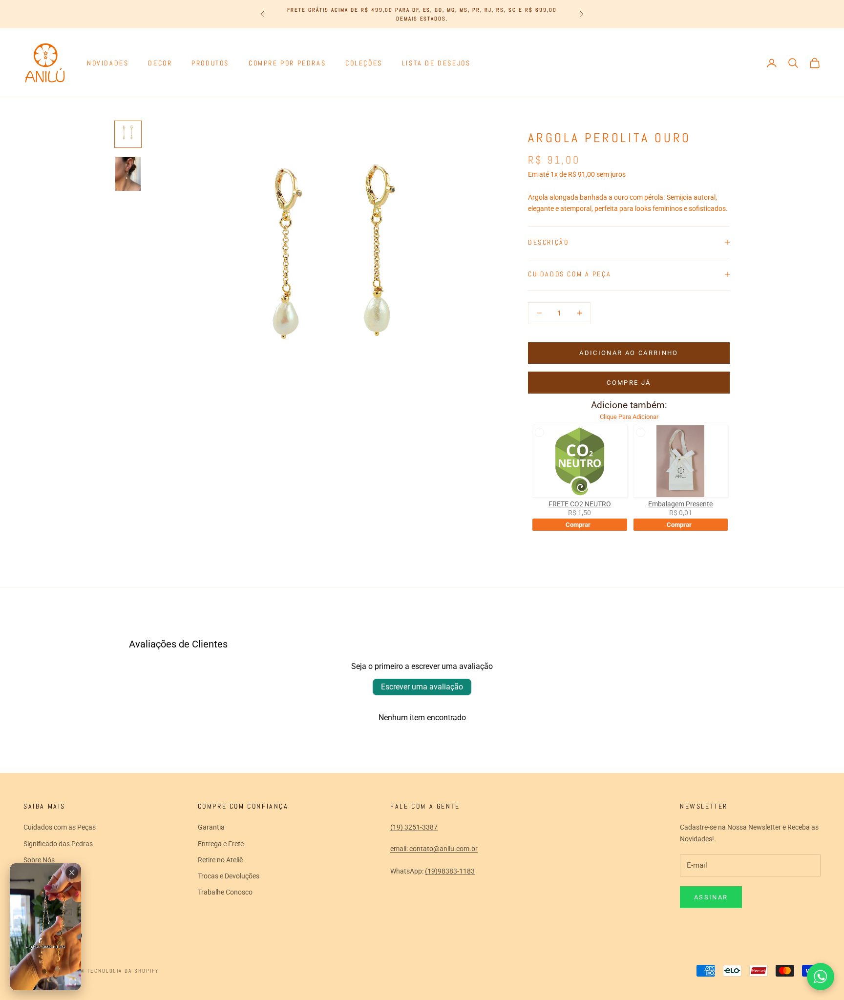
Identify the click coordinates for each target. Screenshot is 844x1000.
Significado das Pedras (58, 844)
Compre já (629, 382)
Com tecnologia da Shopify (115, 970)
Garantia (211, 827)
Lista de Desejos (436, 63)
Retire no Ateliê (220, 860)
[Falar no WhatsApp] (820, 976)
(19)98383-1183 (450, 871)
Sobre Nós (39, 860)
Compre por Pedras (287, 63)
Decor (160, 63)
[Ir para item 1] (128, 134)
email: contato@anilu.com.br (434, 849)
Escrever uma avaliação (422, 686)
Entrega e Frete (221, 844)
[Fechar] (71, 872)
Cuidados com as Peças (59, 827)
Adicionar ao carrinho (628, 352)
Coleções (363, 63)
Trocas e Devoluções (228, 876)
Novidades (107, 63)
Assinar (711, 897)
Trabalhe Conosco (225, 892)
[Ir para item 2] (128, 173)
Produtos (210, 63)
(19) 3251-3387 (414, 827)
